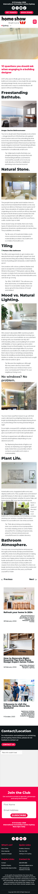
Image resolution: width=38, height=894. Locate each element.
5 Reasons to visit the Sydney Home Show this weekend (17, 706)
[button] (35, 22)
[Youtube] (21, 8)
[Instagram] (17, 8)
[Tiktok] (24, 8)
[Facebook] (13, 8)
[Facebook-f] (13, 838)
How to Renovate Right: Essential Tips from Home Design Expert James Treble (19, 660)
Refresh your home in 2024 (18, 612)
